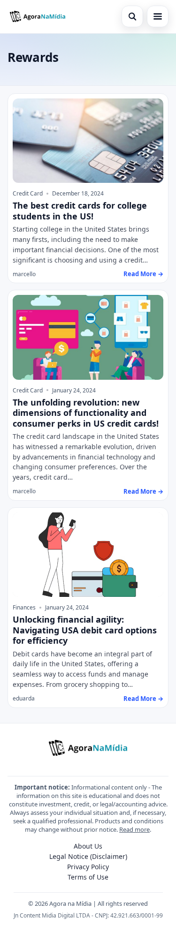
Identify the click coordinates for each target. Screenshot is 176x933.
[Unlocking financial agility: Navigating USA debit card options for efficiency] (88, 554)
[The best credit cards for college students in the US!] (88, 140)
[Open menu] (157, 16)
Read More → (143, 274)
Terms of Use (88, 877)
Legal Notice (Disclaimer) (88, 856)
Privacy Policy (88, 866)
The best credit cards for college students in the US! (80, 211)
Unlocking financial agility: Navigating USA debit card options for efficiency (85, 630)
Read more (134, 829)
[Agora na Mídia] (38, 16)
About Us (88, 846)
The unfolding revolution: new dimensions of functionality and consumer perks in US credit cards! (86, 413)
